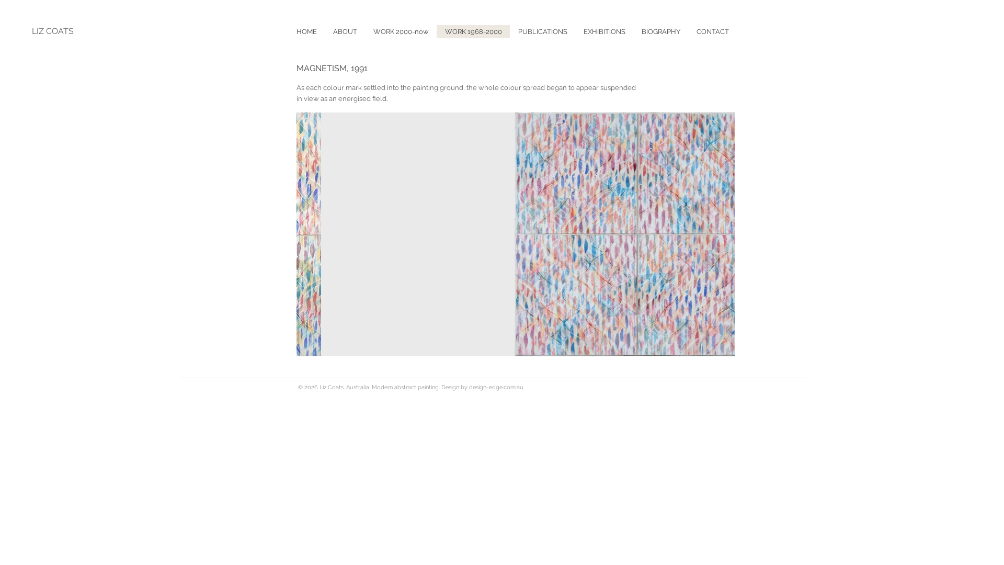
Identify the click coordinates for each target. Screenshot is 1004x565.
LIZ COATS (53, 31)
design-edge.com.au (496, 387)
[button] (542, 31)
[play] (713, 347)
